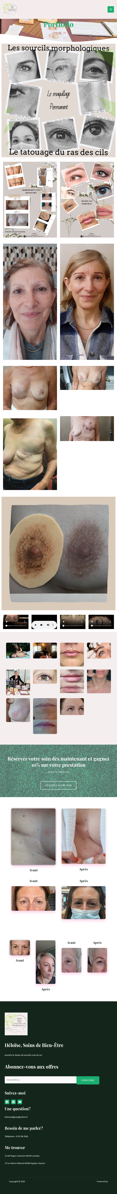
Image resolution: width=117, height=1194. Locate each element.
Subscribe (87, 1080)
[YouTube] (20, 1102)
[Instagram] (13, 1102)
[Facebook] (7, 1102)
